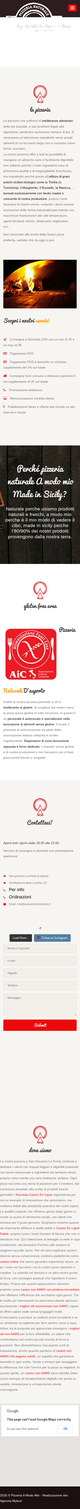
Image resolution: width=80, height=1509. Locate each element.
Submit (40, 1025)
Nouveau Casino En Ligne (34, 1194)
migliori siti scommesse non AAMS (44, 1306)
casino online (9, 1261)
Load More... (21, 938)
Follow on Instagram (55, 938)
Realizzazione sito (55, 1495)
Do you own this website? (23, 1429)
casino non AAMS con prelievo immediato (50, 1289)
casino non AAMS (37, 1373)
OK (65, 1429)
